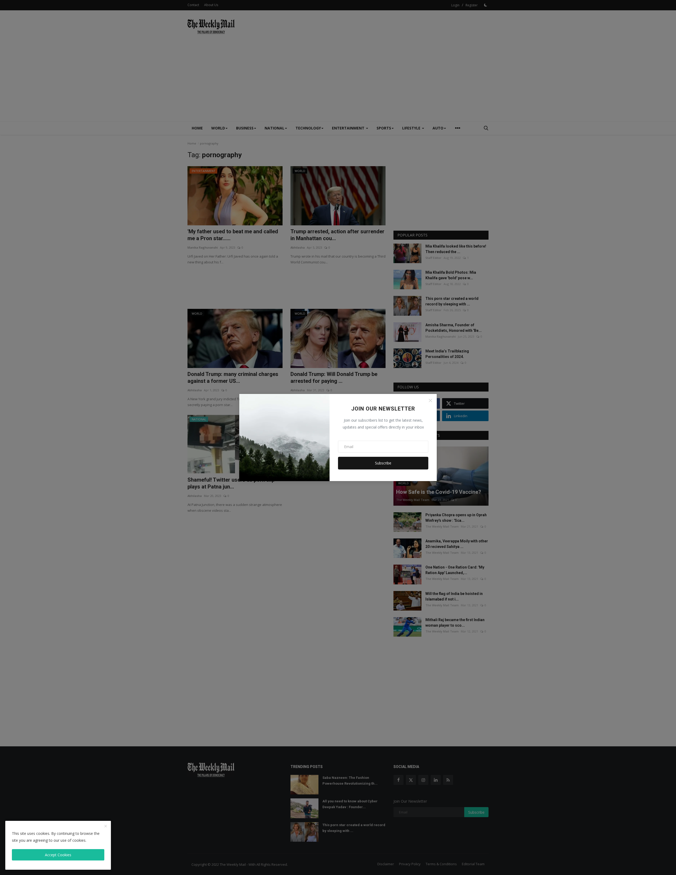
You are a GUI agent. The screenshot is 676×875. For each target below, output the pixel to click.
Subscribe (383, 463)
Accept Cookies (58, 854)
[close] (105, 826)
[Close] (430, 400)
